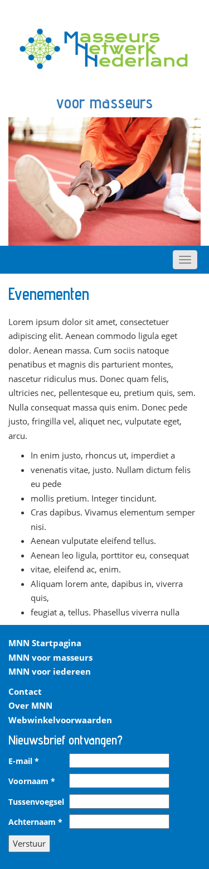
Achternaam (35, 822)
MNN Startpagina (44, 642)
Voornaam (31, 781)
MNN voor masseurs (50, 657)
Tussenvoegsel (36, 802)
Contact (25, 691)
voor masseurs (104, 102)
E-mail (23, 761)
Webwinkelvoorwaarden (60, 719)
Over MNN (30, 705)
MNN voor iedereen (49, 671)
